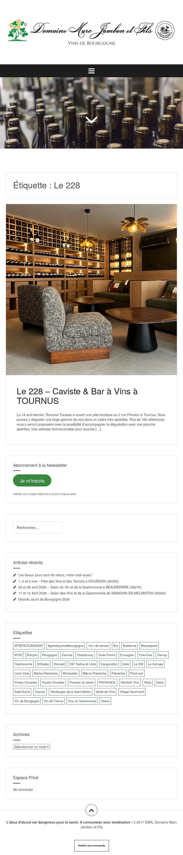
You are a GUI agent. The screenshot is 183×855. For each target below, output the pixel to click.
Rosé (147, 682)
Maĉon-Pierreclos (46, 673)
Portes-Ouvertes (26, 682)
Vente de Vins (105, 691)
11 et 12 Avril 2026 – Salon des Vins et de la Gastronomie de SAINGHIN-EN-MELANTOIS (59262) (92, 593)
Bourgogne (49, 655)
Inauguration (109, 664)
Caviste (67, 655)
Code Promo (106, 655)
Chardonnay (85, 655)
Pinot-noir (136, 673)
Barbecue (129, 645)
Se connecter (23, 789)
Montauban (70, 673)
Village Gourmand (132, 691)
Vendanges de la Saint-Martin (70, 691)
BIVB (18, 655)
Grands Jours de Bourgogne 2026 (44, 599)
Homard (59, 664)
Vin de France (53, 701)
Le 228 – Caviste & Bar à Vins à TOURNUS (77, 395)
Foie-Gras (145, 655)
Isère (125, 664)
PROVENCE (107, 682)
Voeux (105, 701)
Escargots (127, 655)
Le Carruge (155, 664)
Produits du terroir (81, 682)
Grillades (43, 664)
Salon (160, 682)
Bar (115, 645)
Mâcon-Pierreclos (95, 673)
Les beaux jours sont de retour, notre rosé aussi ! (55, 574)
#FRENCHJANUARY (29, 645)
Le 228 (138, 664)
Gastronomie (23, 664)
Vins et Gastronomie (82, 701)
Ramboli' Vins (130, 682)
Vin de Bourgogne (27, 701)
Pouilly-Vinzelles (53, 682)
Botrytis (32, 655)
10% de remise (98, 645)
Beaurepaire (149, 645)
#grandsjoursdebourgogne (65, 645)
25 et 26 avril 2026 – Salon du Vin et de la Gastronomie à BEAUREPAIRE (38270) (80, 587)
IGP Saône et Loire (82, 664)
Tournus (40, 691)
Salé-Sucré (22, 691)
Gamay (162, 655)
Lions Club (22, 673)
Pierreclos (118, 673)
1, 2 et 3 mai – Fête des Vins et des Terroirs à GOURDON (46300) (68, 581)
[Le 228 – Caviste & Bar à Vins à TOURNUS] (91, 285)
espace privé (69, 494)
